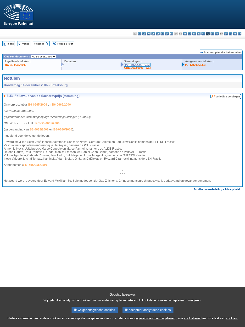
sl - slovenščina (230, 33)
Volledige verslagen (228, 96)
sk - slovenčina (226, 33)
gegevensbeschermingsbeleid (154, 318)
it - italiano (185, 33)
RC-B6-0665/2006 (15, 64)
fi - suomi (235, 33)
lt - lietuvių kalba (194, 33)
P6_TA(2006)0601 (195, 64)
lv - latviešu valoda (189, 33)
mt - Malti (203, 33)
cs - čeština (144, 33)
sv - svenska (239, 33)
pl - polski (212, 33)
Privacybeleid (233, 189)
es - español (139, 33)
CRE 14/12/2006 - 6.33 (137, 67)
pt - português (217, 33)
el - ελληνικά (162, 33)
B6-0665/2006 (37, 104)
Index (10, 43)
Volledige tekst (65, 43)
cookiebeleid (192, 318)
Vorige (25, 43)
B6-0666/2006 (61, 104)
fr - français (171, 33)
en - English (167, 33)
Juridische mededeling (208, 189)
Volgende (39, 43)
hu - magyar (198, 33)
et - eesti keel (158, 33)
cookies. (232, 318)
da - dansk (148, 33)
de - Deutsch (153, 33)
